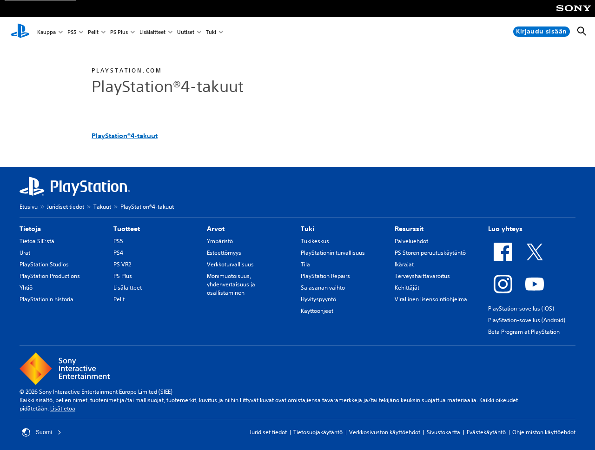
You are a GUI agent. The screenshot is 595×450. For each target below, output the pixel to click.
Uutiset (185, 31)
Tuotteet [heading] (126, 229)
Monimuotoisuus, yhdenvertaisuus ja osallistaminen (231, 284)
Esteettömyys (224, 253)
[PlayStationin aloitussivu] (20, 31)
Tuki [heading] (307, 229)
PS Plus (119, 31)
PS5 (71, 31)
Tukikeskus (315, 241)
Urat (25, 253)
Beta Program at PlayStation (524, 332)
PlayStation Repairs (325, 276)
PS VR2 (122, 264)
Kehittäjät (407, 287)
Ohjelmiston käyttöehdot (543, 432)
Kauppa (46, 31)
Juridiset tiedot (65, 207)
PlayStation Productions (50, 276)
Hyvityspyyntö (318, 299)
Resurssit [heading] (409, 229)
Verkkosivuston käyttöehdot (384, 432)
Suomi (44, 432)
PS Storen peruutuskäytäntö (430, 253)
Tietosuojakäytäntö (318, 432)
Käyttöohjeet (317, 311)
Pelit (93, 31)
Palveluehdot (411, 241)
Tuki (211, 31)
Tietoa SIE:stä (37, 241)
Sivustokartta (443, 432)
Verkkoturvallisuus (230, 264)
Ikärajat (404, 264)
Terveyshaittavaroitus (422, 276)
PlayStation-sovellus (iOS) (521, 308)
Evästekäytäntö (486, 432)
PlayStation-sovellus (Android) (526, 320)
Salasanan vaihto (323, 287)
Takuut (102, 207)
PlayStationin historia (46, 299)
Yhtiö (26, 287)
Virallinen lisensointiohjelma (431, 299)
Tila (305, 264)
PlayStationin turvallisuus (333, 253)
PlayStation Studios (44, 264)
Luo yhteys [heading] (505, 229)
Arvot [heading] (216, 229)
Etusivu (29, 207)
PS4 (118, 253)
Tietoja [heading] (30, 229)
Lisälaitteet (152, 31)
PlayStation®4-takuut (125, 136)
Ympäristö (220, 241)
